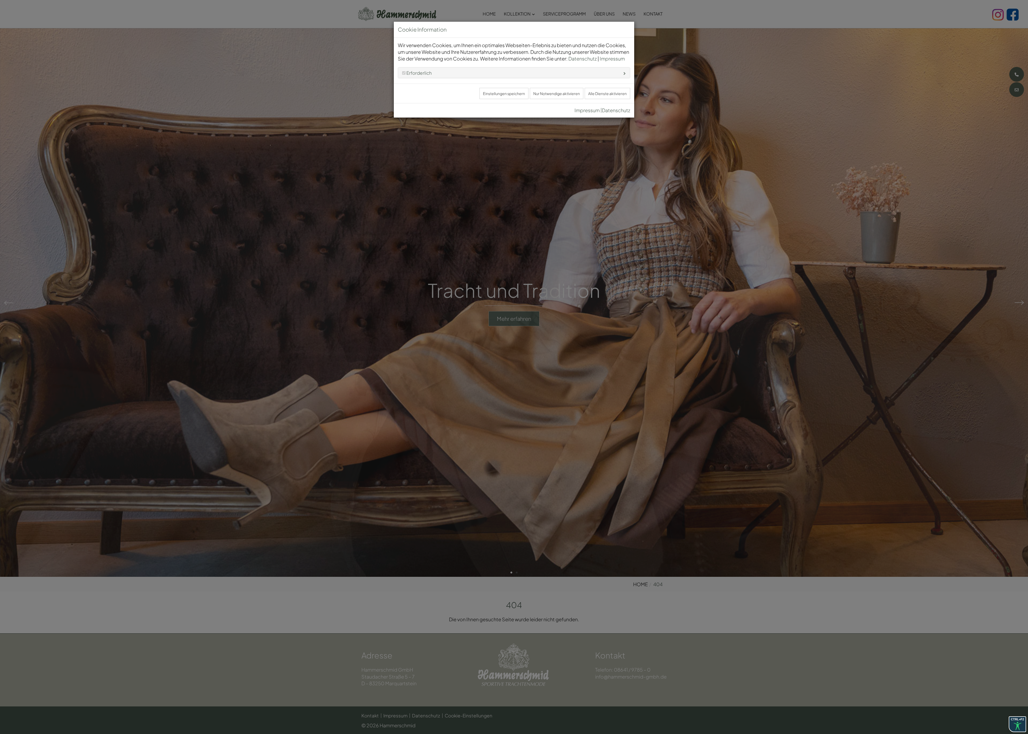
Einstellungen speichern (504, 93)
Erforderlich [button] (419, 73)
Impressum (612, 58)
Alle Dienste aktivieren (607, 93)
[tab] (514, 72)
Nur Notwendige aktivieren (556, 93)
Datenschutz (582, 58)
